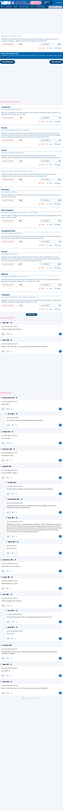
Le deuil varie (5, 107)
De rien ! (4, 150)
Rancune (4, 128)
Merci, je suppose (7, 210)
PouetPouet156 (12, 499)
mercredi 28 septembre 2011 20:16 (14, 631)
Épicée (15, 7)
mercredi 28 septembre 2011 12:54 (9, 326)
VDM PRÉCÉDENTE (7, 62)
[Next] (39, 699)
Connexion (59, 2)
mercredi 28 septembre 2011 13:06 (14, 503)
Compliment (5, 295)
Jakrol (9, 414)
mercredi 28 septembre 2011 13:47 (14, 614)
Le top (32, 7)
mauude (4, 577)
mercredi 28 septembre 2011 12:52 (9, 401)
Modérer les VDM (47, 3)
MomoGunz (5, 449)
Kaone (10, 518)
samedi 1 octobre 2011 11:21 (12, 417)
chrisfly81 (5, 431)
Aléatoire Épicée (24, 7)
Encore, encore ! (31, 314)
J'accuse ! (4, 251)
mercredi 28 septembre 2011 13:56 (14, 521)
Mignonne (4, 274)
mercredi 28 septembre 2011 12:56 (9, 344)
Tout (2, 7)
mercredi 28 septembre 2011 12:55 (9, 649)
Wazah (4, 340)
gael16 (4, 322)
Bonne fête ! (5, 189)
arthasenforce (6, 560)
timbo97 (10, 542)
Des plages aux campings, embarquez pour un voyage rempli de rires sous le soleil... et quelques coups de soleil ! (31, 55)
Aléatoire (9, 7)
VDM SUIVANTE (56, 62)
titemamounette (7, 397)
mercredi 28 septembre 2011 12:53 (9, 435)
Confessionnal (40, 7)
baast (9, 610)
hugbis (4, 664)
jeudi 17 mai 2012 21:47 (11, 545)
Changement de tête (8, 231)
